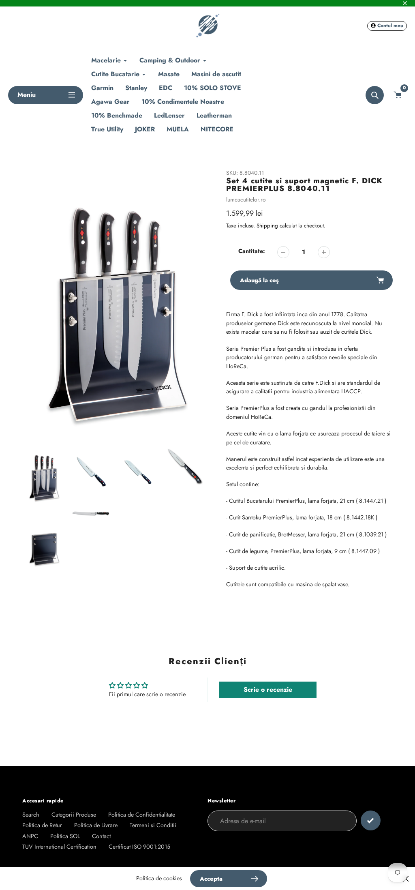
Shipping (267, 225)
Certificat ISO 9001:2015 (139, 847)
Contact (101, 836)
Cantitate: (251, 251)
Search (30, 815)
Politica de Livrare (96, 825)
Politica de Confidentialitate (141, 815)
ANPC (30, 836)
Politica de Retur (42, 825)
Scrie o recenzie (268, 689)
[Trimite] (371, 820)
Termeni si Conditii (153, 825)
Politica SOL (65, 836)
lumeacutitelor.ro (246, 199)
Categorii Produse (73, 815)
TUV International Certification (59, 847)
